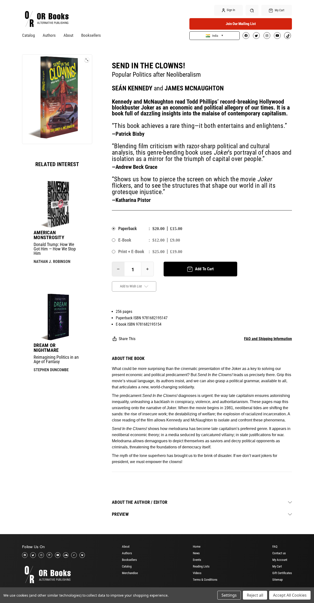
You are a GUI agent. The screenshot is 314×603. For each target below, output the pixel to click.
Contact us (279, 553)
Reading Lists (201, 566)
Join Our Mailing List (241, 24)
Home (196, 546)
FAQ (274, 546)
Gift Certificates (282, 573)
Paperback (127, 228)
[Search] (252, 10)
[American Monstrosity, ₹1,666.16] (57, 204)
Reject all (255, 595)
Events (197, 560)
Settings (229, 595)
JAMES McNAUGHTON (194, 88)
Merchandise (130, 573)
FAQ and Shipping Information (268, 338)
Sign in (230, 10)
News (196, 553)
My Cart (277, 566)
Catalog (28, 35)
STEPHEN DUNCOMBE (51, 370)
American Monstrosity (49, 235)
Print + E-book (131, 251)
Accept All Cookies (290, 595)
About (68, 35)
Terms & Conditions (205, 579)
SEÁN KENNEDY (132, 88)
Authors (49, 35)
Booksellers (91, 35)
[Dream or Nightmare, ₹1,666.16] (57, 317)
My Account (279, 560)
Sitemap (277, 579)
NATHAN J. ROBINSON (52, 261)
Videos (197, 573)
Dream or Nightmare (46, 348)
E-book (124, 240)
